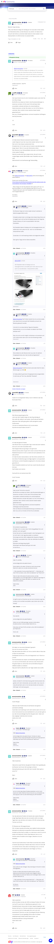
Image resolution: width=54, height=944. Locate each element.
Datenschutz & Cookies (12, 938)
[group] (34, 39)
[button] (14, 248)
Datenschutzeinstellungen (23, 938)
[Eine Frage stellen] (50, 940)
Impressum (36, 938)
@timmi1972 (29, 175)
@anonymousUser (18, 68)
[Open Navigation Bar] (2, 1)
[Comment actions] (45, 63)
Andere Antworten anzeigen (18, 389)
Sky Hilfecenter (16, 936)
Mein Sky (9, 936)
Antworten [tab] (11, 53)
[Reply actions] (44, 209)
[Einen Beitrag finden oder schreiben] (44, 9)
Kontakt (31, 938)
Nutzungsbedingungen (31, 936)
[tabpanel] (27, 493)
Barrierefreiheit (23, 936)
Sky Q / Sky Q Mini (13, 18)
